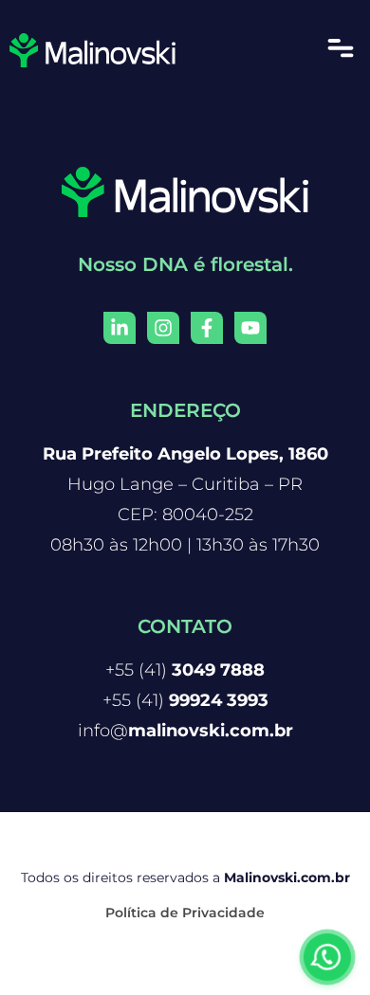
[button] (341, 50)
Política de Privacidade (185, 912)
